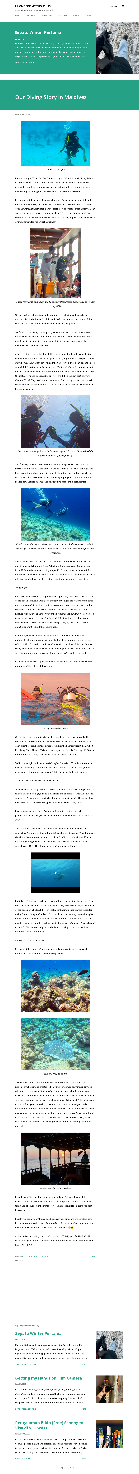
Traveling (76, 15)
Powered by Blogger (71, 1468)
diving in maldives (40, 1257)
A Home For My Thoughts (33, 6)
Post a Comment (29, 63)
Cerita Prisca (62, 15)
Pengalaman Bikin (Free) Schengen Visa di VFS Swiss (49, 1425)
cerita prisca (26, 1257)
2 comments (27, 1459)
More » (84, 1364)
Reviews (88, 15)
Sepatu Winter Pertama (38, 32)
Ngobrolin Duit (47, 15)
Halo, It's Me (31, 15)
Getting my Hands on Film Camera (48, 1378)
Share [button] (17, 63)
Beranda (17, 15)
